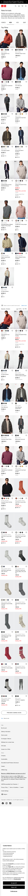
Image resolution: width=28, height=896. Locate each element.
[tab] (3, 23)
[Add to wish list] (12, 50)
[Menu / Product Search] (26, 6)
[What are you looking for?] (15, 6)
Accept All (14, 883)
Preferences (13, 891)
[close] (1, 2)
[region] (14, 869)
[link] (15, 2)
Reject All (14, 887)
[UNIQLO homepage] (3, 6)
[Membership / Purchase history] (19, 6)
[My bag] (22, 6)
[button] (7, 39)
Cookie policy (17, 879)
